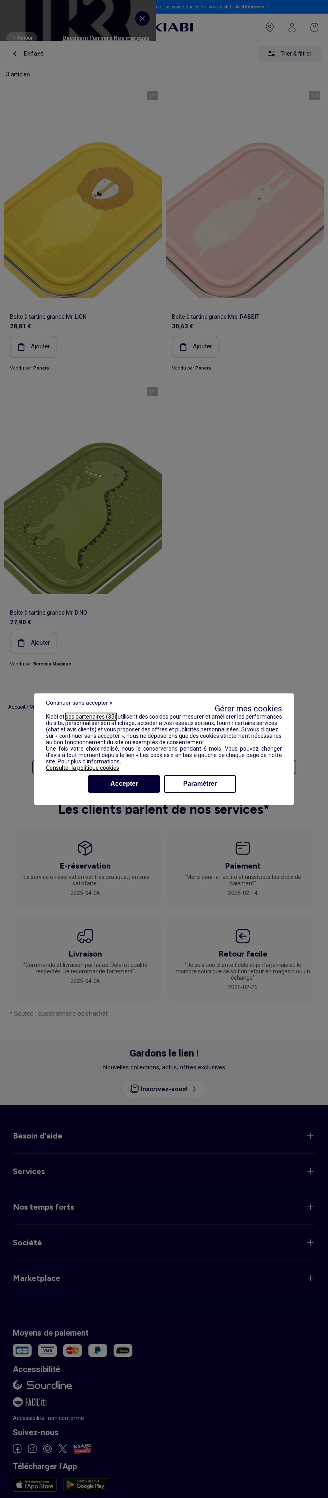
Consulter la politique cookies (82, 768)
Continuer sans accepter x (79, 702)
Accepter (124, 783)
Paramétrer (200, 783)
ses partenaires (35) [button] (91, 716)
